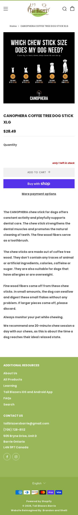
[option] (39, 67)
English (36, 483)
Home (13, 26)
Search (8, 404)
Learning (10, 386)
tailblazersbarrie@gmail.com (26, 423)
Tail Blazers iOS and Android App (28, 392)
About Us (10, 373)
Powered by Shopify (39, 501)
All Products (12, 379)
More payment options (39, 194)
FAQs (7, 398)
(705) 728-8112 (14, 430)
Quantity (10, 145)
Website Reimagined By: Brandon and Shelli (39, 510)
